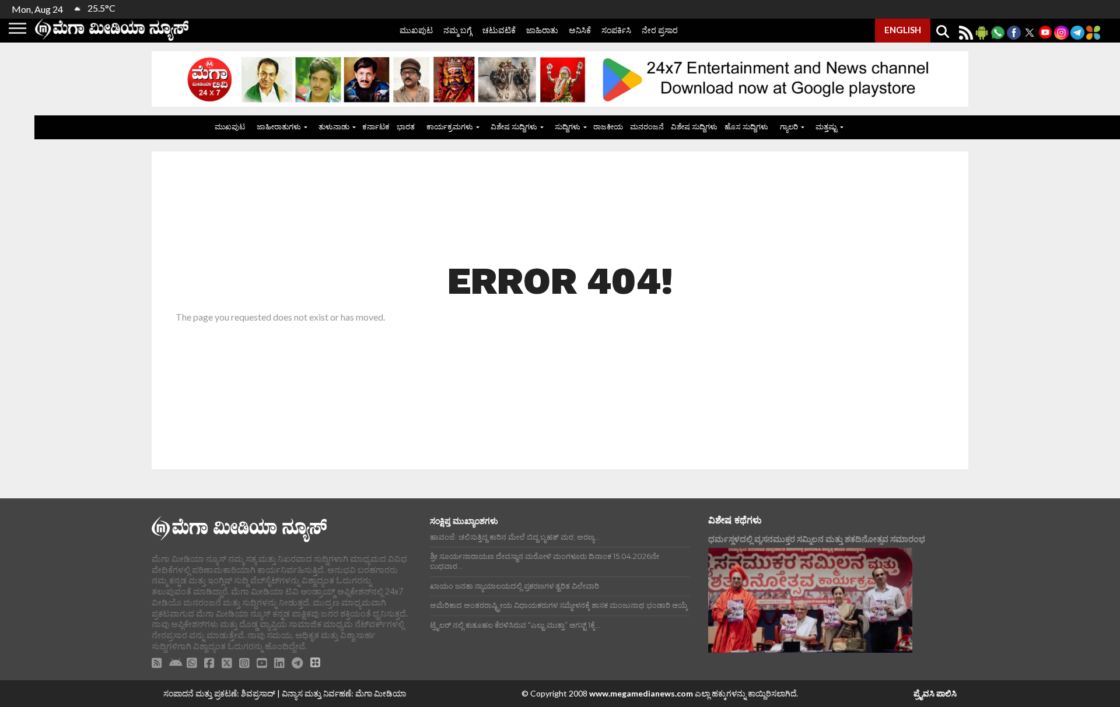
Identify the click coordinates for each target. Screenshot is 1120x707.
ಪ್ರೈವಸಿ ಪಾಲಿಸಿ (935, 693)
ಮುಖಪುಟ (416, 30)
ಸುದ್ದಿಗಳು (567, 126)
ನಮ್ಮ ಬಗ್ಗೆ (457, 30)
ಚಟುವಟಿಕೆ (499, 30)
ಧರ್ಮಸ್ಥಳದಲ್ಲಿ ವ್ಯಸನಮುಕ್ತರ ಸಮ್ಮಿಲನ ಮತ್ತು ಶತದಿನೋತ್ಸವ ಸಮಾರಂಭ (816, 539)
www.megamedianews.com (641, 693)
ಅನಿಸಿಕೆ (580, 30)
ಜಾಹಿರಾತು (542, 30)
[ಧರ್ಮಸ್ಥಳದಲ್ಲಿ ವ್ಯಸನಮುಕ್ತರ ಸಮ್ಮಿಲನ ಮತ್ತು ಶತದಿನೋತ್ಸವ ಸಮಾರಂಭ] (810, 600)
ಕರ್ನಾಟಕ (376, 126)
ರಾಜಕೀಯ (608, 126)
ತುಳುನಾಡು (333, 126)
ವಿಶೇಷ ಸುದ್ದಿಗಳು (514, 126)
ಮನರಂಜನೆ (647, 126)
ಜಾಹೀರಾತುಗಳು (279, 126)
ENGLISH (902, 29)
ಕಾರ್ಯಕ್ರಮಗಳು (449, 126)
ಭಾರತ (406, 126)
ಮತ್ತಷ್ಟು (826, 126)
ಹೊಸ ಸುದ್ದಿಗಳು (746, 126)
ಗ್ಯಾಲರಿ (789, 126)
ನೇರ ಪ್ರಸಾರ (660, 30)
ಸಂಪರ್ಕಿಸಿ (616, 30)
